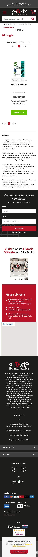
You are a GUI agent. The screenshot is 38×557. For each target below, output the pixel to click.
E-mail (4, 217)
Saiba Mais (27, 5)
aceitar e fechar (19, 551)
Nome (4, 206)
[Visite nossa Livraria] (19, 369)
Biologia (28, 24)
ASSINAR (19, 228)
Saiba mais (19, 113)
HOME (5, 24)
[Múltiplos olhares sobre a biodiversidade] (19, 69)
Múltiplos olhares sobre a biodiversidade (19, 86)
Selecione (21, 42)
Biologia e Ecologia (16, 24)
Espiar (17, 80)
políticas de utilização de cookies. (22, 545)
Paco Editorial (9, 27)
